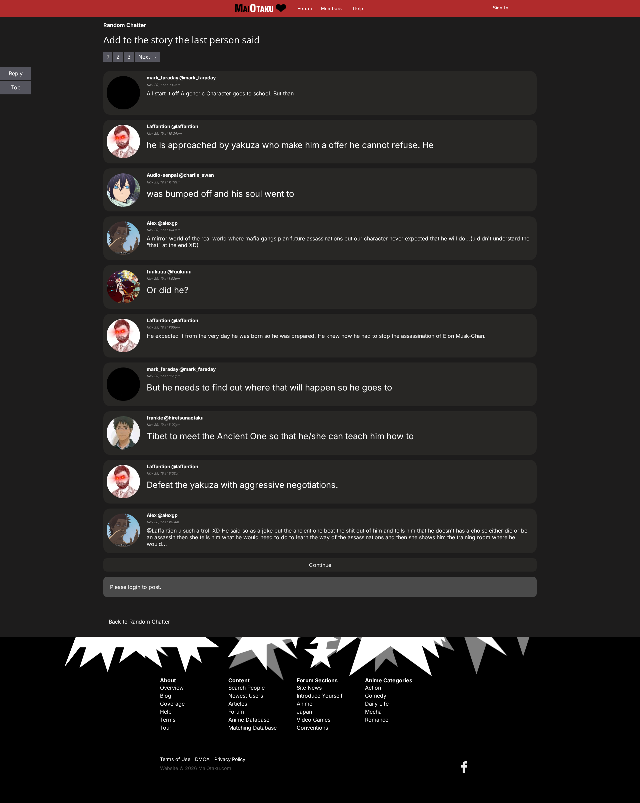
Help (358, 8)
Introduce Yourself (320, 695)
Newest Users (245, 695)
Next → (147, 56)
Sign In (500, 7)
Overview (172, 687)
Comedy (375, 695)
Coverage (172, 703)
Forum (304, 8)
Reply (16, 73)
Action (373, 687)
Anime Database (248, 719)
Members (331, 8)
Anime (304, 703)
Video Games (313, 719)
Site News (309, 687)
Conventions (312, 727)
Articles (237, 703)
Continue (320, 565)
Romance (376, 719)
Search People (246, 687)
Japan (304, 711)
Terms (167, 719)
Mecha (373, 711)
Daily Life (377, 703)
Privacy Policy (229, 759)
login (134, 587)
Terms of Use (175, 759)
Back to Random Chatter (139, 621)
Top (16, 87)
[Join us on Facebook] (465, 767)
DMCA (202, 759)
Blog (165, 695)
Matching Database (252, 727)
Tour (165, 727)
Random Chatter (124, 25)
